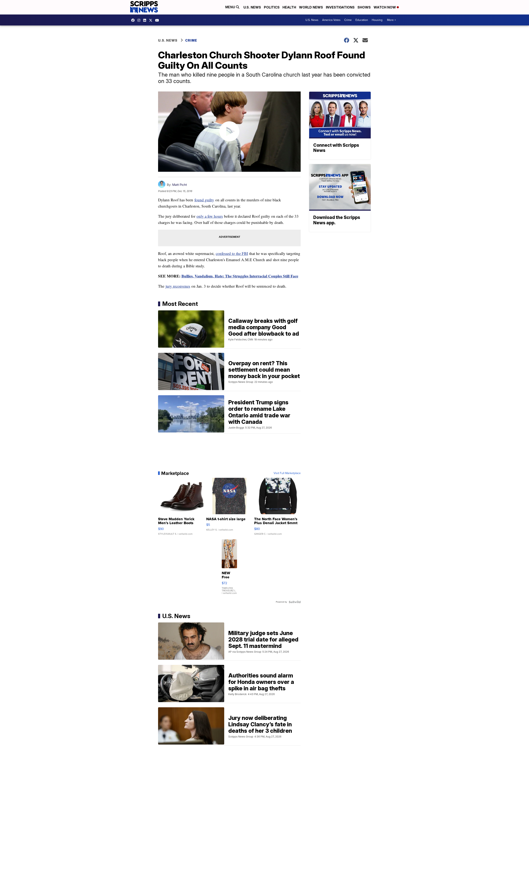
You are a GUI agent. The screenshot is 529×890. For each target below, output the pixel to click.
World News (311, 7)
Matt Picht (179, 185)
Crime (348, 20)
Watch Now (385, 7)
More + (391, 20)
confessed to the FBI (232, 253)
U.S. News (252, 7)
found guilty (204, 199)
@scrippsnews (158, 20)
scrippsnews (134, 20)
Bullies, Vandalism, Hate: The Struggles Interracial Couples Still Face (239, 276)
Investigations (340, 7)
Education (361, 20)
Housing (377, 20)
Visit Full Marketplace (287, 473)
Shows (364, 7)
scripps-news (145, 20)
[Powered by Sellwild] (295, 602)
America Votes (331, 20)
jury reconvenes (178, 286)
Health (289, 7)
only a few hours (210, 216)
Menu (230, 7)
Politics (272, 7)
